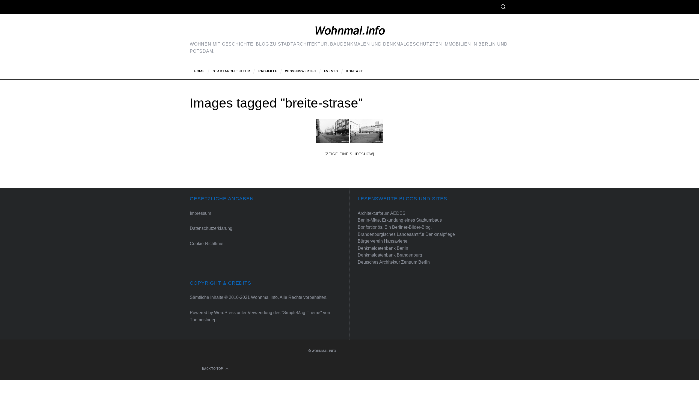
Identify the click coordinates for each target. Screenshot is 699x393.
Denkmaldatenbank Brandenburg (390, 255)
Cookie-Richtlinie (206, 243)
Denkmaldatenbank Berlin (383, 248)
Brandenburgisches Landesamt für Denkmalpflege (406, 234)
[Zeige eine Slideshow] (349, 154)
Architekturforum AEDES (381, 213)
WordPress (225, 312)
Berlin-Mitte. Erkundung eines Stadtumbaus (400, 220)
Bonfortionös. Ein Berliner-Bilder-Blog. (395, 227)
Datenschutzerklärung (211, 228)
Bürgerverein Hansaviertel (383, 241)
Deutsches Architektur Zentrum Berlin (394, 262)
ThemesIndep (203, 319)
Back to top (213, 369)
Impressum (200, 213)
